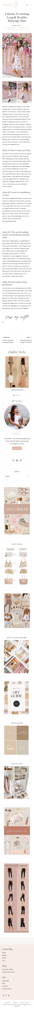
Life (3, 960)
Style (4, 952)
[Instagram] (3, 995)
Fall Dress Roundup (17, 390)
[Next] (26, 375)
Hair (7, 29)
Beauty (4, 955)
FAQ (3, 983)
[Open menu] (30, 5)
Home (4, 958)
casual (26, 27)
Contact (5, 986)
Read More (17, 448)
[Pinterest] (8, 995)
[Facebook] (6, 995)
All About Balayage (11, 27)
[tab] (13, 395)
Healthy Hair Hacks (16, 29)
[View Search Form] (27, 5)
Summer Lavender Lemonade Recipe (8, 340)
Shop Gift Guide (7, 969)
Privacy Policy (6, 989)
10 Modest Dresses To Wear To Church (26, 340)
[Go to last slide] (7, 375)
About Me (5, 981)
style (26, 29)
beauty (21, 27)
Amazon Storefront (8, 972)
